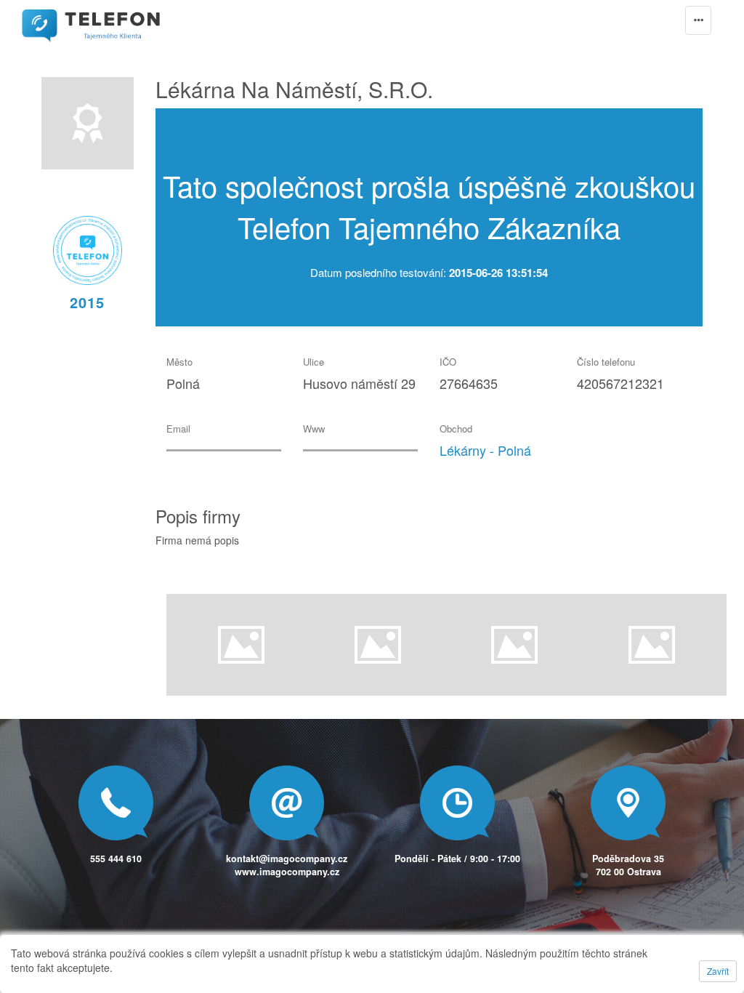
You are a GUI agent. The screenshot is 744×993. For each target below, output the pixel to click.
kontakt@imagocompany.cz (286, 858)
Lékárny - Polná (485, 450)
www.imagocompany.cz (287, 871)
